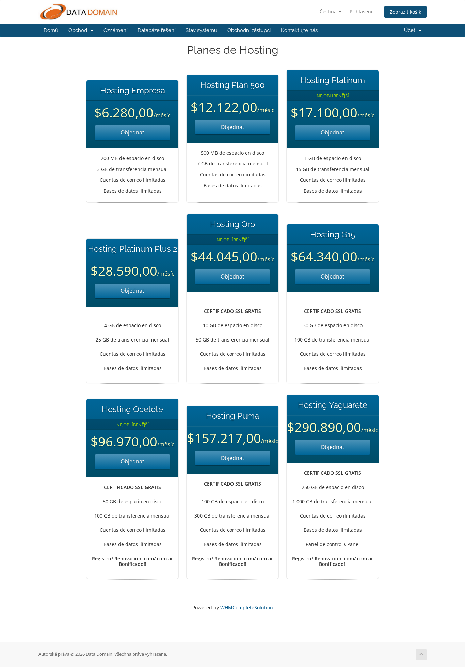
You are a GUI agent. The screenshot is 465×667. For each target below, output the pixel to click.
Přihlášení (361, 11)
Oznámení (115, 30)
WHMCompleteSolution (246, 607)
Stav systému (201, 30)
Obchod (79, 30)
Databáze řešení (156, 30)
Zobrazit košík (405, 12)
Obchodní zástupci (249, 30)
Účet (411, 30)
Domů (51, 30)
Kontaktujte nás (299, 30)
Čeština (329, 11)
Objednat (132, 132)
